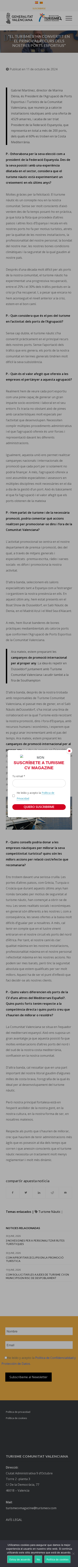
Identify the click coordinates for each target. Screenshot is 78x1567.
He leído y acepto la (35, 795)
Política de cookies (58, 1559)
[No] (73, 1553)
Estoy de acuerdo (19, 1559)
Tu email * (18, 776)
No (38, 1559)
